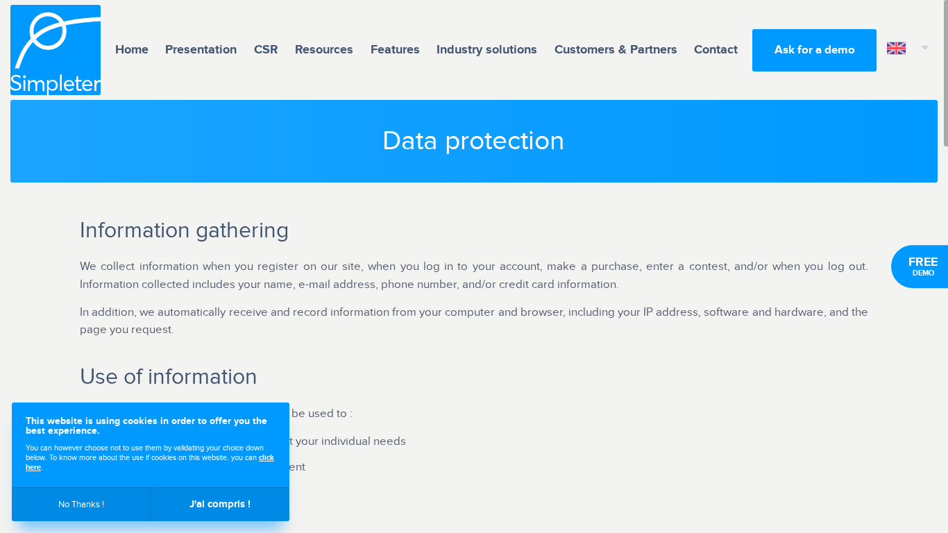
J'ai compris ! (220, 504)
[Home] (55, 50)
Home (132, 49)
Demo (923, 266)
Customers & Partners (616, 49)
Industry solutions (487, 49)
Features (395, 49)
